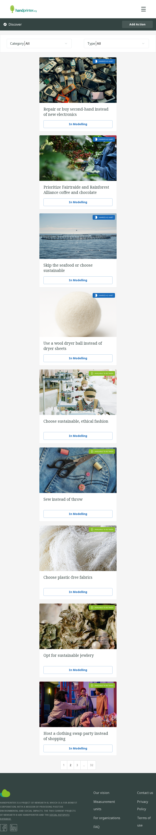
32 (91, 765)
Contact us (145, 792)
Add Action (137, 24)
